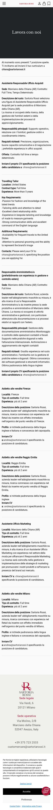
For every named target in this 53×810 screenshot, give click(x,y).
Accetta (26, 791)
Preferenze (26, 799)
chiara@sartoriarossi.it (34, 167)
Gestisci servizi (26, 784)
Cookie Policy (15, 806)
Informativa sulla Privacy (32, 806)
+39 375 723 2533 (26, 742)
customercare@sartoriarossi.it (26, 746)
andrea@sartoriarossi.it (16, 440)
